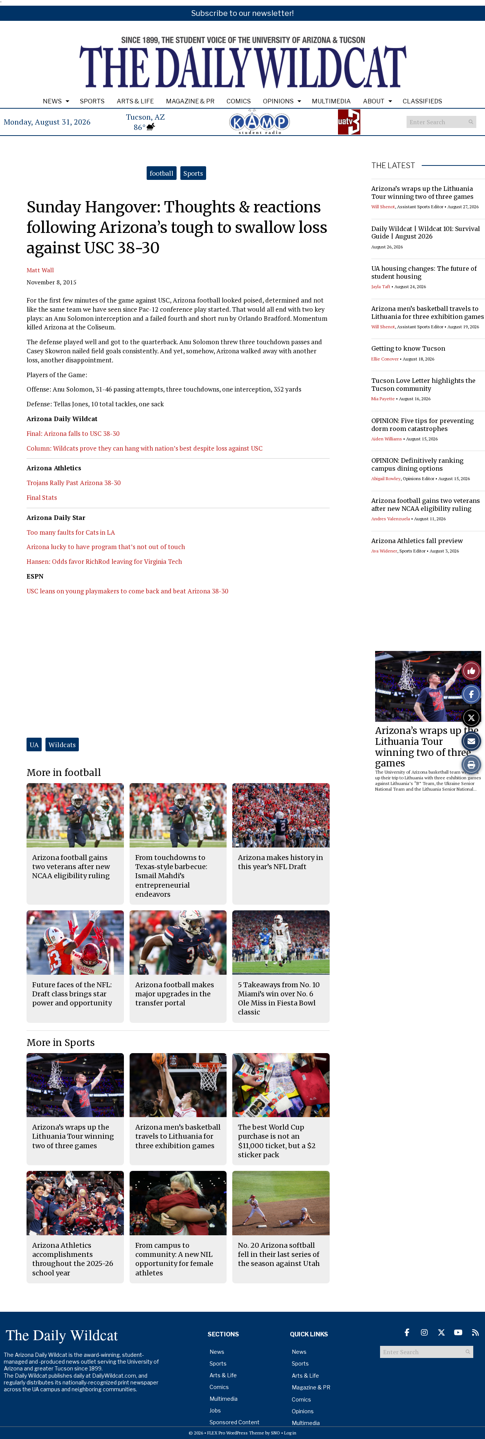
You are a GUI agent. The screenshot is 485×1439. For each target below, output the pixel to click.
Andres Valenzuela (390, 518)
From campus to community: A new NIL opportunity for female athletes (174, 1259)
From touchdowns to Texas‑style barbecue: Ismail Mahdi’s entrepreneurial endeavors (171, 876)
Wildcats (62, 744)
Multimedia (331, 101)
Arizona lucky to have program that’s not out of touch (106, 546)
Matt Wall (40, 270)
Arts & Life (135, 101)
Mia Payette (383, 398)
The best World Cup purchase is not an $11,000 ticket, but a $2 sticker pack (277, 1141)
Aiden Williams (386, 439)
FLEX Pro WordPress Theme (235, 1433)
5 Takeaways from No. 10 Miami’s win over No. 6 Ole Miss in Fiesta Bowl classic (279, 998)
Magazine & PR (190, 101)
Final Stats (42, 497)
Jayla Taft (380, 286)
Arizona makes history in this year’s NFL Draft (280, 862)
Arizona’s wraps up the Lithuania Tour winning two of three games (422, 192)
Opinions (278, 101)
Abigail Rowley (386, 478)
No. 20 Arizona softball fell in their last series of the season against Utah (279, 1254)
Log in (290, 1433)
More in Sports (61, 1043)
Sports (92, 101)
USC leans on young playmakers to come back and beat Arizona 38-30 (127, 591)
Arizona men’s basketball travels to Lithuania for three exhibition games (427, 312)
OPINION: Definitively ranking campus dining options (417, 464)
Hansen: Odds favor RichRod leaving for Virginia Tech (104, 561)
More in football (64, 773)
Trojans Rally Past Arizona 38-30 (73, 482)
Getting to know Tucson (408, 348)
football (162, 173)
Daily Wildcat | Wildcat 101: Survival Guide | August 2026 (425, 232)
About (374, 101)
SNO (275, 1433)
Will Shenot (383, 206)
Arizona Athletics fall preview (417, 541)
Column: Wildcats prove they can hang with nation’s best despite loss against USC (145, 448)
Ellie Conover (385, 359)
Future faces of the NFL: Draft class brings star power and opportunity (72, 994)
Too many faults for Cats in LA (71, 532)
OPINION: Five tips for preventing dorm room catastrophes (422, 424)
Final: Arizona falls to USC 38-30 (73, 433)
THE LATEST (393, 165)
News (52, 101)
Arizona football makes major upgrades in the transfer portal (174, 994)
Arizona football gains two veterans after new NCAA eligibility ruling (425, 504)
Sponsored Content (235, 1422)
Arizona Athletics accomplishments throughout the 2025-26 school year (72, 1259)
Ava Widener (384, 551)
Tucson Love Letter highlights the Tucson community (423, 384)
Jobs (215, 1410)
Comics (239, 101)
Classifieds (422, 101)
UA (34, 744)
